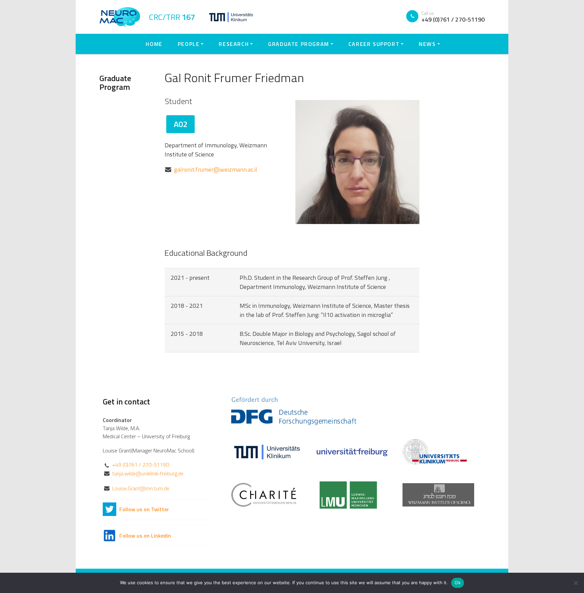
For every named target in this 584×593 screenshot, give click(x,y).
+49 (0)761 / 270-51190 (140, 465)
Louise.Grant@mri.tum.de (140, 488)
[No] (575, 582)
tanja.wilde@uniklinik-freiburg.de (148, 473)
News (427, 44)
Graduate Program (298, 44)
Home (154, 44)
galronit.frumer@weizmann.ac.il (215, 169)
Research (234, 44)
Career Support (373, 44)
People (189, 44)
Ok (458, 582)
